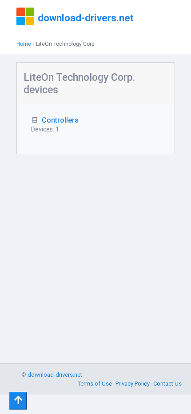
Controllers (60, 120)
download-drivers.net (86, 18)
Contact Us (167, 383)
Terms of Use (95, 383)
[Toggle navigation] (18, 401)
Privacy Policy (132, 383)
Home (23, 44)
